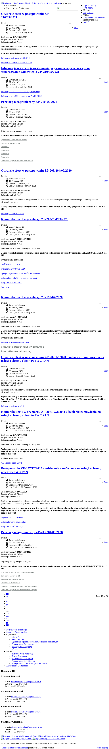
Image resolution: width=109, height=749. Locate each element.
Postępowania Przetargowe (23, 644)
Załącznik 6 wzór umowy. (12, 526)
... (7, 603)
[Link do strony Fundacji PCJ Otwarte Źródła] (49, 739)
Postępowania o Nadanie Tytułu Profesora (29, 663)
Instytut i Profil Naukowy (22, 654)
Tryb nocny (88, 8)
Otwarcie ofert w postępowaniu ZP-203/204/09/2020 (36, 170)
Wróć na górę (102, 748)
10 (7, 606)
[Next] (7, 623)
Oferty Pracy (17, 637)
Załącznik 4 (5, 150)
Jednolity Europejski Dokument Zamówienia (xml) (19, 590)
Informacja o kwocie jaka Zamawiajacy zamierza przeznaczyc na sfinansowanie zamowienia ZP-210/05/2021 (45, 69)
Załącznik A (5, 157)
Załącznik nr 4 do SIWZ (11, 282)
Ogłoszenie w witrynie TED (10, 143)
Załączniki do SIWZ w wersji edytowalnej (19, 278)
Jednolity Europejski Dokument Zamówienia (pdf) (19, 586)
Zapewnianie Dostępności (17, 666)
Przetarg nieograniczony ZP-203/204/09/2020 (32, 532)
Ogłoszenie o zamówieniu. (12, 517)
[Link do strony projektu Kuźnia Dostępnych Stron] (19, 736)
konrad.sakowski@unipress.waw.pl (26, 712)
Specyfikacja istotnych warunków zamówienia (20, 273)
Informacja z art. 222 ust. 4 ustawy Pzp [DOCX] (21, 96)
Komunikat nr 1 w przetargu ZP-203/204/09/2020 (34, 219)
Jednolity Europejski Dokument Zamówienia (17, 161)
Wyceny (15, 649)
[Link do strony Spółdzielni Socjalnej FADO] (17, 739)
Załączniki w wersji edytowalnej (16, 351)
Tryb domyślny (89, 5)
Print (76, 27)
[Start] (7, 594)
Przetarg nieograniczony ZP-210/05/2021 (29, 101)
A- (84, 22)
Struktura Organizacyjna (16, 632)
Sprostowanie (6, 287)
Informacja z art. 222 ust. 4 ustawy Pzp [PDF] (20, 91)
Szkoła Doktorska (19, 656)
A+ (89, 22)
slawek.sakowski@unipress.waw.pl (26, 697)
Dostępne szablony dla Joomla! (14, 748)
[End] (7, 625)
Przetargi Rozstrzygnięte (22, 646)
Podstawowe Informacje (16, 630)
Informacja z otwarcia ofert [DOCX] (16, 62)
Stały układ (88, 17)
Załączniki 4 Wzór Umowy (10, 583)
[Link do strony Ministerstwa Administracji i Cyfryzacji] (58, 736)
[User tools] (70, 23)
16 (7, 620)
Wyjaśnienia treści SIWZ (11, 463)
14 (7, 615)
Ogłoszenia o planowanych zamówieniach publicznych (35, 642)
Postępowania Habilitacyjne (23, 661)
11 (7, 608)
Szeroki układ (99, 17)
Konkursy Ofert (18, 639)
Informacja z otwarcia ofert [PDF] (15, 58)
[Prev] (7, 596)
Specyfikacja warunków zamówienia (14, 140)
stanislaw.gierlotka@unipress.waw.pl (26, 727)
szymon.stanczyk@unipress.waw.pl (26, 681)
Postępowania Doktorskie (22, 658)
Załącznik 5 (5, 154)
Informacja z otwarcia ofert (12, 213)
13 (7, 613)
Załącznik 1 (5, 147)
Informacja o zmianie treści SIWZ (15, 342)
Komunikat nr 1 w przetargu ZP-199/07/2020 (32, 297)
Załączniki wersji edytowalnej (13, 522)
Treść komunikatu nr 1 (10, 264)
